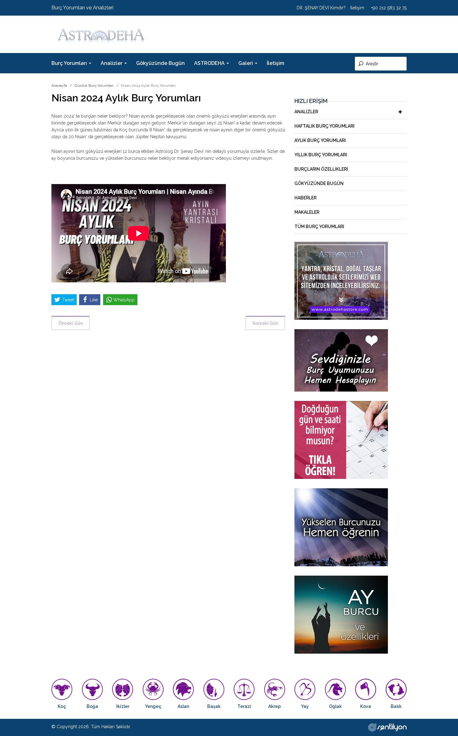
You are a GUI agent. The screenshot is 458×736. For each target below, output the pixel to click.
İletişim (275, 63)
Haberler (305, 197)
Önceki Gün (70, 323)
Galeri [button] (246, 63)
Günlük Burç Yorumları (93, 85)
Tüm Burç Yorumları (319, 226)
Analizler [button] (112, 63)
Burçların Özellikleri (321, 169)
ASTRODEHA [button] (210, 63)
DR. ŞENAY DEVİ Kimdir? (321, 7)
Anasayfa (59, 85)
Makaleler (306, 212)
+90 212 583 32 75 (389, 7)
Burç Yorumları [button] (69, 63)
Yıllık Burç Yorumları (320, 154)
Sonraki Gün (265, 323)
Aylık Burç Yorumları (320, 140)
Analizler (306, 111)
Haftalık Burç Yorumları (324, 126)
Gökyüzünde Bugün (160, 63)
